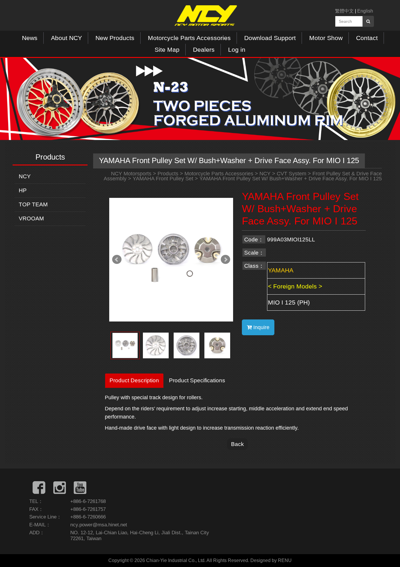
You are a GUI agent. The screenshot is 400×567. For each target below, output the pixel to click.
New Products (114, 37)
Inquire (260, 327)
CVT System (291, 174)
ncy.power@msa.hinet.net (98, 525)
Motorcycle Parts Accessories (189, 37)
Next (225, 259)
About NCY (66, 37)
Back (237, 444)
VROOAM (31, 218)
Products (168, 174)
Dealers (204, 49)
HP (23, 190)
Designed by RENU (271, 560)
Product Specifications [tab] (197, 380)
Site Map (167, 49)
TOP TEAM (33, 204)
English (365, 10)
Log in (236, 49)
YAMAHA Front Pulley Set (163, 178)
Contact (367, 37)
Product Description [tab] (134, 380)
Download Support (270, 37)
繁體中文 (344, 10)
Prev (117, 259)
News (29, 37)
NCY (25, 176)
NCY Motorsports (131, 174)
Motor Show (326, 37)
